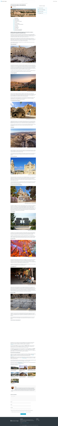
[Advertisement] (42, 20)
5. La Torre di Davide (17, 23)
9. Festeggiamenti (17, 27)
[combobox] (28, 1)
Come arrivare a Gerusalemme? (18, 29)
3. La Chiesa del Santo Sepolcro (18, 21)
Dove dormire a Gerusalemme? (18, 30)
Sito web (12, 407)
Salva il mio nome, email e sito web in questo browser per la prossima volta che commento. (22, 410)
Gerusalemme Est (20, 362)
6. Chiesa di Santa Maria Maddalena (19, 24)
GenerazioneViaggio (13, 3)
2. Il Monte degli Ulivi (17, 20)
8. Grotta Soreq (16, 26)
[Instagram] (38, 420)
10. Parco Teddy (16, 28)
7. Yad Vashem (16, 25)
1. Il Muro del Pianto (17, 19)
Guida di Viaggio (17, 3)
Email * (11, 404)
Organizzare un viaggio (42, 5)
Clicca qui (19, 364)
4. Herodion (16, 22)
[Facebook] (37, 420)
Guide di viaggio (55, 1)
